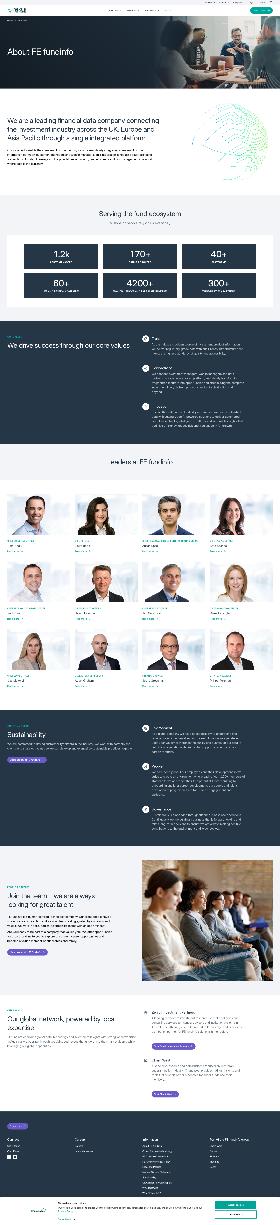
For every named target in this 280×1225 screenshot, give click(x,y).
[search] (271, 2)
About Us (22, 20)
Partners (208, 2)
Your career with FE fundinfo (25, 952)
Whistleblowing (150, 1187)
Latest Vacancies (84, 1151)
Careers (222, 2)
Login (251, 2)
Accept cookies (236, 1205)
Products (114, 10)
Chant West (216, 1145)
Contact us (16, 1126)
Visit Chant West (163, 1094)
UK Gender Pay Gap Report (157, 1182)
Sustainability (149, 1177)
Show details (64, 1219)
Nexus (167, 10)
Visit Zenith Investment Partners (171, 1046)
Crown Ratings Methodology (157, 1151)
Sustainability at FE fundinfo (25, 759)
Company (237, 2)
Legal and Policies (151, 1166)
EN (261, 2)
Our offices (13, 1151)
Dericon (214, 1151)
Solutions (132, 10)
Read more (13, 551)
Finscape (214, 1156)
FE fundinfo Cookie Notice (156, 1156)
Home (10, 20)
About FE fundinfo (152, 1145)
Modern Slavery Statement (156, 1172)
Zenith (213, 1166)
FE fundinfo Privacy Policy (156, 1161)
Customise (234, 1214)
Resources (150, 10)
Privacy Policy (66, 1211)
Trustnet (214, 1161)
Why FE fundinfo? (151, 1193)
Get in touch (259, 10)
